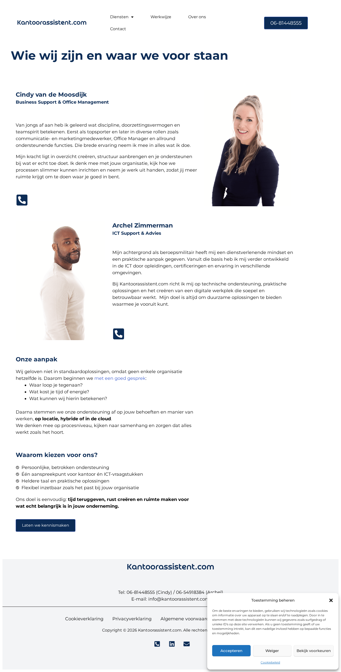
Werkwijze (161, 16)
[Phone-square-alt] (22, 200)
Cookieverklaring (84, 619)
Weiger (272, 650)
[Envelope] (186, 644)
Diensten (119, 16)
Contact (118, 28)
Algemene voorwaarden (188, 619)
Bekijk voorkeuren (314, 650)
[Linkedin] (172, 644)
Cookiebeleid (270, 662)
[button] (331, 600)
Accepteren (231, 650)
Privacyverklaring (132, 619)
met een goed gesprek (120, 378)
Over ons (197, 16)
